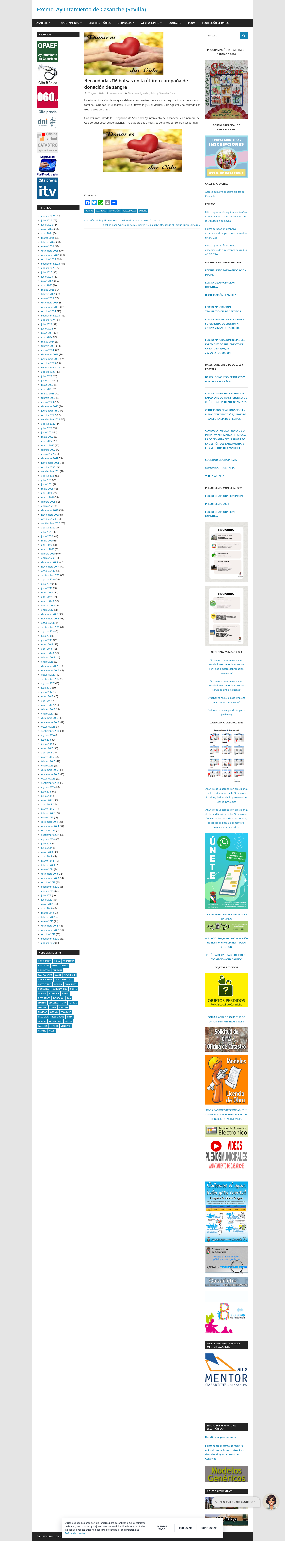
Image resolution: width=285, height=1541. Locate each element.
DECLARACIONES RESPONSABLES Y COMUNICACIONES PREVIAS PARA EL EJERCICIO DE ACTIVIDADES (226, 1115)
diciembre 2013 (49, 873)
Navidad (42, 1012)
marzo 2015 (47, 808)
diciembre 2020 (50, 510)
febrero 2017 (48, 709)
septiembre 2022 (50, 419)
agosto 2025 (48, 267)
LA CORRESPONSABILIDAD (222, 914)
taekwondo (55, 1021)
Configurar (209, 1527)
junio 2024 (47, 328)
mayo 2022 (47, 436)
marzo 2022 (47, 445)
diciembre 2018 (49, 614)
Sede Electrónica (100, 22)
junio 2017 (46, 692)
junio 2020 (47, 536)
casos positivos (64, 979)
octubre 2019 (48, 570)
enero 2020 (47, 557)
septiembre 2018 (50, 627)
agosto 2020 (48, 527)
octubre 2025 (48, 259)
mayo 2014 (47, 852)
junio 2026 (47, 224)
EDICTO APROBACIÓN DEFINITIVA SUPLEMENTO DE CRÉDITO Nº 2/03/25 (224, 324)
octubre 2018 (48, 622)
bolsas (89, 210)
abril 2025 (46, 285)
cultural (54, 993)
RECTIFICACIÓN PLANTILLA (220, 295)
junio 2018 (46, 640)
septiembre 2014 (50, 834)
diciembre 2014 (49, 821)
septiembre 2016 (50, 731)
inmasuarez (116, 93)
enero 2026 (47, 246)
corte (73, 989)
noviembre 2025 (50, 255)
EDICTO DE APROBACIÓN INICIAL (224, 495)
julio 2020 (46, 532)
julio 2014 (46, 843)
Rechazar (185, 1527)
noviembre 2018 (50, 618)
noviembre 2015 (50, 774)
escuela (53, 1003)
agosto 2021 (48, 475)
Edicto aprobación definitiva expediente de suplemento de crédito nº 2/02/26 (226, 250)
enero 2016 (47, 765)
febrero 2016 (48, 761)
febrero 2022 (48, 449)
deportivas (44, 998)
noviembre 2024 (50, 307)
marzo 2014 (47, 860)
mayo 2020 (47, 540)
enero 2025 (47, 298)
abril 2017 (46, 700)
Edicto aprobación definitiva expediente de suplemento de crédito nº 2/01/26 (226, 233)
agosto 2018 (48, 631)
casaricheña (45, 979)
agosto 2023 (48, 371)
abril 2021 (46, 492)
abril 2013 (46, 908)
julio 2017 (46, 687)
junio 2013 (46, 899)
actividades (44, 961)
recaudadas (129, 210)
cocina (58, 984)
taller (68, 1021)
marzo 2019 (47, 601)
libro (53, 1007)
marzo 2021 (47, 497)
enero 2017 (47, 713)
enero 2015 (47, 817)
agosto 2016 (48, 735)
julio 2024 (46, 324)
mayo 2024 (47, 332)
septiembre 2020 (50, 523)
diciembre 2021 (49, 458)
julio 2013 (46, 895)
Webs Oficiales (150, 22)
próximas (66, 1012)
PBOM (191, 22)
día (69, 998)
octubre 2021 (48, 467)
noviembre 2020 (50, 514)
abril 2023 (46, 389)
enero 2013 (47, 921)
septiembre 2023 (50, 367)
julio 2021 (46, 480)
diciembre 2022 (49, 406)
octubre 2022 (48, 415)
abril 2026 (46, 233)
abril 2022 (46, 441)
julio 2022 (46, 428)
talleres (42, 1026)
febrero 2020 (48, 553)
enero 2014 (47, 869)
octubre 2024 (48, 311)
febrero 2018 (48, 657)
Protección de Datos (215, 22)
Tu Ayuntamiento (68, 22)
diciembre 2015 (49, 769)
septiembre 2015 (50, 782)
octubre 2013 (48, 882)
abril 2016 (46, 752)
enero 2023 (47, 402)
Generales (133, 93)
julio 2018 (46, 635)
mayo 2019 (47, 592)
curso (65, 993)
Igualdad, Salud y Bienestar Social (158, 93)
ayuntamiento (60, 965)
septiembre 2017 (50, 679)
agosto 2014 (48, 839)
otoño (54, 1012)
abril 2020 (46, 544)
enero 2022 (47, 454)
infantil (42, 1007)
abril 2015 (46, 804)
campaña (101, 210)
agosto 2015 (48, 787)
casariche (69, 975)
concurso (43, 989)
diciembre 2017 (49, 666)
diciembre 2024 (50, 302)
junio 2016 (46, 744)
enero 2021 (47, 506)
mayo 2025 (47, 281)
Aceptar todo (162, 1528)
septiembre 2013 (50, 886)
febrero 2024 (48, 345)
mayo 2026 (47, 229)
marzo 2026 (47, 237)
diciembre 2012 (49, 925)
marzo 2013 (47, 912)
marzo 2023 (47, 393)
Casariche (41, 22)
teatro (54, 1026)
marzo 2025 (47, 289)
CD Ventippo (44, 984)
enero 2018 (47, 661)
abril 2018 (46, 648)
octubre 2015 (48, 778)
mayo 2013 (47, 904)
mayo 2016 (47, 748)
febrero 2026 (48, 242)
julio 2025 (46, 272)
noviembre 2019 (50, 566)
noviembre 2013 (50, 878)
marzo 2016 (47, 757)
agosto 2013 (48, 891)
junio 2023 (47, 380)
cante (58, 975)
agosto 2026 (48, 216)
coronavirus (59, 989)
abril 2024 (46, 337)
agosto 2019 (48, 579)
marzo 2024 (47, 341)
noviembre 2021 (50, 462)
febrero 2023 (48, 397)
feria (63, 1003)
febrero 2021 (48, 501)
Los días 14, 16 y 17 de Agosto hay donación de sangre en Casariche (123, 220)
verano (42, 1031)
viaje (51, 1031)
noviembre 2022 (50, 410)
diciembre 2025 (50, 250)
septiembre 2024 (50, 315)
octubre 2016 (48, 726)
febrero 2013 (48, 917)
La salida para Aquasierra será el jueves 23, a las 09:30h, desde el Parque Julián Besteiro (150, 224)
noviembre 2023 (50, 358)
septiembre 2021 (50, 471)
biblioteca (44, 970)
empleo (42, 1003)
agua (57, 961)
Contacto (175, 22)
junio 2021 (46, 484)
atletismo (43, 965)
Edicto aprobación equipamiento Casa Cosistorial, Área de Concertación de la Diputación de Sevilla (226, 217)
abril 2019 (46, 596)
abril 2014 (46, 856)
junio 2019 (46, 588)
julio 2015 (46, 791)
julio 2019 (46, 583)
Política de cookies (75, 1533)
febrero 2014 (48, 865)
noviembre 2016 (50, 722)
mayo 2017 (47, 696)
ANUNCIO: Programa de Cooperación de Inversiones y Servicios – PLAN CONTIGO (226, 943)
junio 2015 (46, 795)
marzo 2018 (47, 653)
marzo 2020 (47, 549)
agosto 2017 (48, 683)
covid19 (42, 993)
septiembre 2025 (50, 263)
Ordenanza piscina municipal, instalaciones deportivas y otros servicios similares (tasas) (226, 685)
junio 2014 (46, 847)
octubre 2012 (48, 934)
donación (114, 210)
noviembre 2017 (50, 670)
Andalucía (68, 961)
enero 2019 (47, 609)
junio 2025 (47, 276)
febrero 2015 (48, 813)
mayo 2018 (47, 644)
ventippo (66, 1026)
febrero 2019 (48, 605)
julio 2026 (46, 220)
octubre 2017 (48, 674)
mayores (63, 1007)
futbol (73, 1003)
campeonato (45, 975)
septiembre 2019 (50, 575)
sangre (143, 210)
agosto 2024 (48, 319)
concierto (71, 984)
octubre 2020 (48, 519)
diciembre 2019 (49, 562)
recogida (43, 1017)
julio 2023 (46, 376)
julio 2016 (46, 739)
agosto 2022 (48, 423)
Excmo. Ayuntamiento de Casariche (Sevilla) (91, 9)
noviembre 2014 (50, 826)
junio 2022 (47, 432)
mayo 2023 (47, 384)
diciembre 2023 (49, 354)
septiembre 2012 (50, 938)
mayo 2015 (47, 800)
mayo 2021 (47, 488)
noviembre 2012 (50, 930)
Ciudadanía (124, 22)
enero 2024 (47, 350)
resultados (57, 1017)
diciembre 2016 (49, 717)
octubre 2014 (48, 830)
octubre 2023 (48, 363)
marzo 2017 (47, 705)
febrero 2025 (48, 294)
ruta (69, 1017)
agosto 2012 (48, 942)
